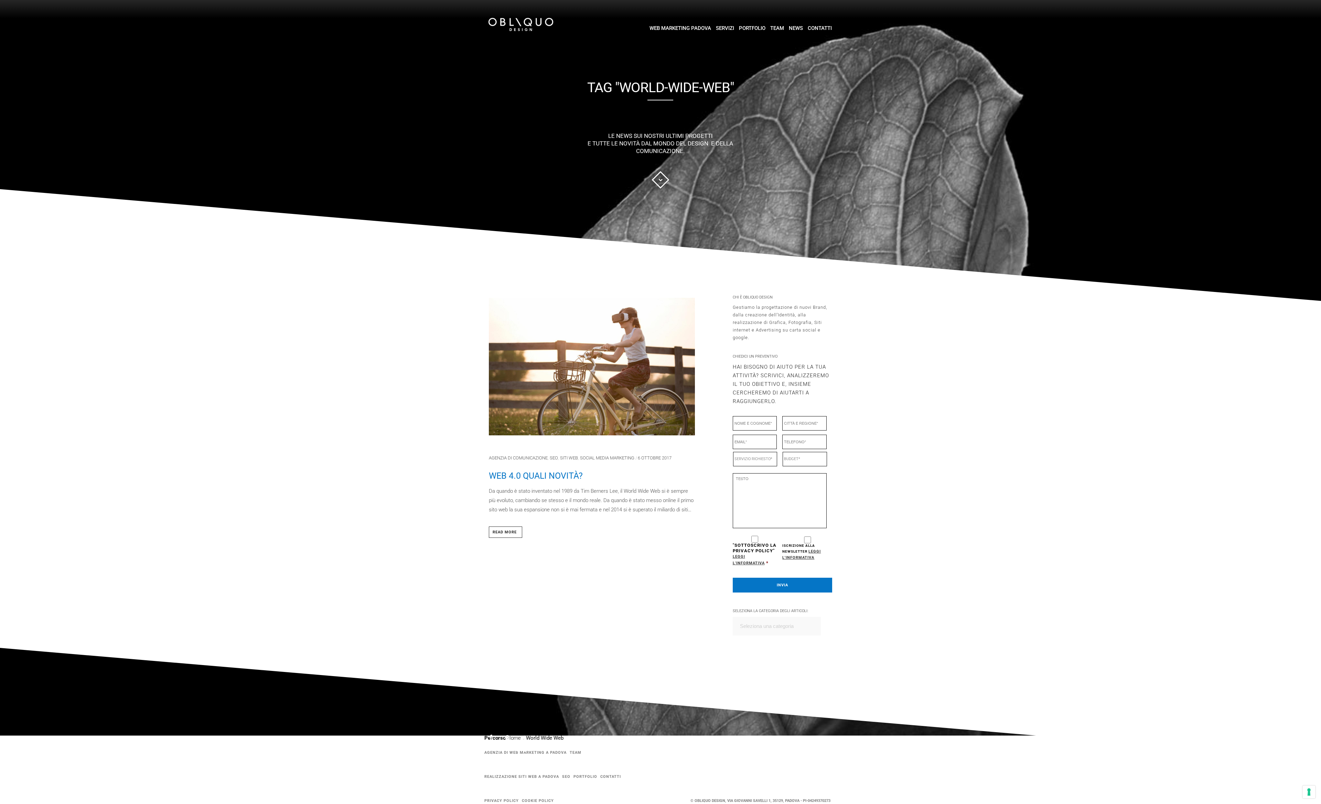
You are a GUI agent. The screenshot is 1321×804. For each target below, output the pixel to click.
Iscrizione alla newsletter (801, 552)
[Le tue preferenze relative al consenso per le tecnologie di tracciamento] (1308, 791)
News (796, 28)
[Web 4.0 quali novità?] (592, 369)
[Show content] (660, 180)
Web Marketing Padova (680, 28)
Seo (554, 457)
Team (777, 28)
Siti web (569, 457)
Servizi (725, 28)
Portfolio (752, 28)
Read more (505, 532)
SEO (566, 776)
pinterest (511, 739)
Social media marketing (607, 457)
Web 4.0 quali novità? (536, 476)
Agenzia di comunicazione (518, 457)
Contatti (820, 28)
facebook (495, 738)
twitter (527, 741)
